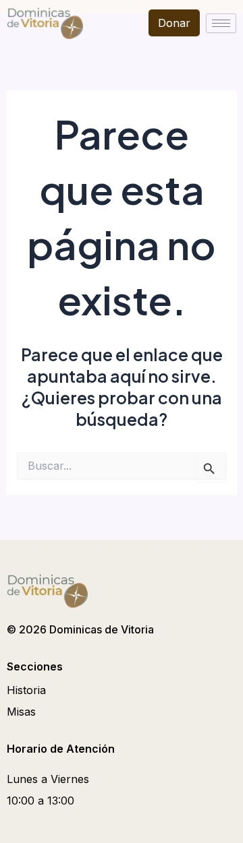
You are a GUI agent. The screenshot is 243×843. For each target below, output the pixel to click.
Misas (21, 711)
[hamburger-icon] (221, 23)
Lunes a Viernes (48, 779)
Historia (26, 690)
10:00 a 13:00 (40, 800)
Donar (174, 23)
